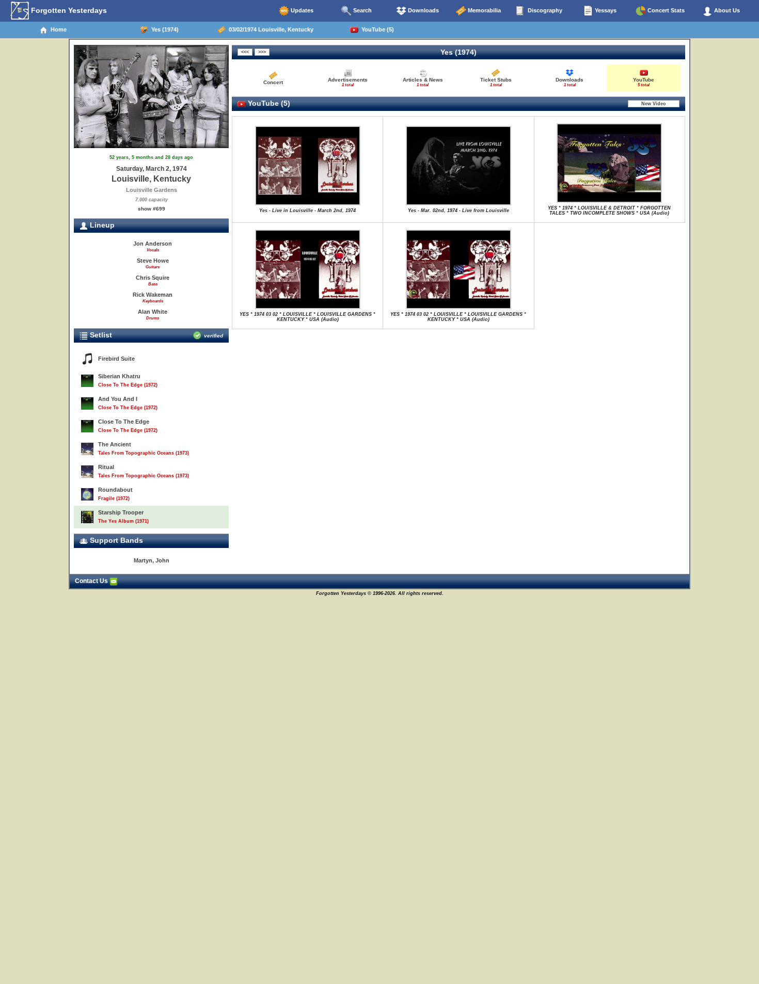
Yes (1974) (163, 29)
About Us (726, 10)
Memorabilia (483, 10)
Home (57, 29)
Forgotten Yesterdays (68, 10)
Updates (301, 10)
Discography (544, 10)
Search (362, 10)
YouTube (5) (376, 29)
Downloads (422, 10)
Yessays (604, 10)
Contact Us (92, 581)
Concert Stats (665, 10)
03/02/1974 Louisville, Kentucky (269, 29)
